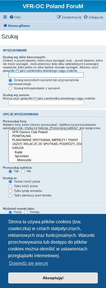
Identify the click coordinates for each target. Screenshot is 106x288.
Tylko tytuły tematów (27, 190)
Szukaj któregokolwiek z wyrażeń (36, 88)
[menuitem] (15, 17)
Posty (17, 212)
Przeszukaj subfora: (18, 167)
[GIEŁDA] (45, 148)
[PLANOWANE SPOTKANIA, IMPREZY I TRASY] (45, 140)
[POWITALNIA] (45, 136)
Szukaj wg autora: (16, 95)
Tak (16, 171)
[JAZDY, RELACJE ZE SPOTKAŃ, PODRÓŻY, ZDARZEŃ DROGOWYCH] (45, 144)
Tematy (34, 212)
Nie (28, 171)
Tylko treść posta (25, 186)
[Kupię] (45, 152)
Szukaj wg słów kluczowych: (24, 57)
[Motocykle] (45, 160)
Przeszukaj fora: (15, 121)
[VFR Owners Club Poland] (45, 132)
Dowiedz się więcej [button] (28, 263)
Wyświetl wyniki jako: (19, 208)
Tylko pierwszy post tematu (32, 195)
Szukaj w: (10, 178)
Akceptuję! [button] (53, 278)
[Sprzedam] (45, 156)
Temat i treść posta (26, 181)
